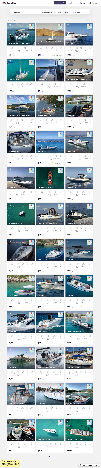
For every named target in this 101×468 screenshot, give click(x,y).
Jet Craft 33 (71, 44)
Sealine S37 (12, 368)
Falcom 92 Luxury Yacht (75, 439)
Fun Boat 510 (13, 296)
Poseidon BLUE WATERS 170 (18, 224)
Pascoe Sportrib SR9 (45, 439)
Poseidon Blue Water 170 (75, 404)
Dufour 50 (41, 404)
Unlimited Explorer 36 (45, 188)
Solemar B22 (71, 188)
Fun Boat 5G (71, 260)
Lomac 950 (12, 188)
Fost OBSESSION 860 (74, 332)
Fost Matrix (71, 116)
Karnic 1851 (41, 332)
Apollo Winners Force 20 (46, 368)
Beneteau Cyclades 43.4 (75, 368)
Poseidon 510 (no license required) (20, 44)
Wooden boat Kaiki (44, 116)
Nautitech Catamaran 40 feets (19, 116)
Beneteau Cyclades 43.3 (17, 404)
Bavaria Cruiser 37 (15, 152)
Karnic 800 (12, 332)
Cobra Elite (71, 152)
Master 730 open (43, 80)
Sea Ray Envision (14, 260)
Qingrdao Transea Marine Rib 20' (78, 80)
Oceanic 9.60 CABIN (74, 224)
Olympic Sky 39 (14, 80)
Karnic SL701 (42, 260)
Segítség (71, 3)
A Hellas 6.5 (42, 152)
